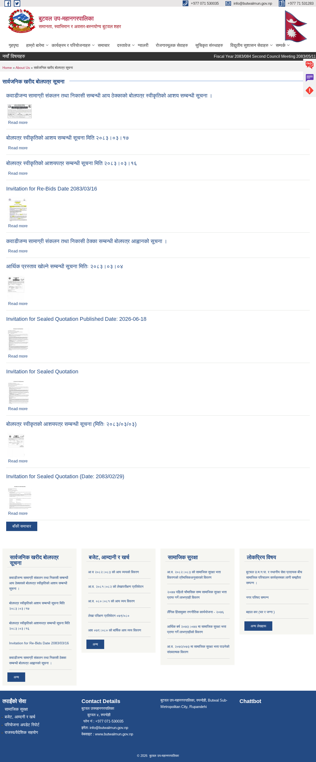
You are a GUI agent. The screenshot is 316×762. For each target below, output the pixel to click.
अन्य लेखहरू (258, 626)
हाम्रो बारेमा (35, 45)
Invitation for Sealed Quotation (42, 371)
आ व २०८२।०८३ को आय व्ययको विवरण (113, 572)
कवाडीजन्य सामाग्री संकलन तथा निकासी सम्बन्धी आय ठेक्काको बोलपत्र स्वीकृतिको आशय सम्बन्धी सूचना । (109, 96)
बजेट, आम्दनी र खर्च (20, 717)
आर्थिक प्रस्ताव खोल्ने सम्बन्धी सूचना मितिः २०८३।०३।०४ (64, 266)
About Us (23, 68)
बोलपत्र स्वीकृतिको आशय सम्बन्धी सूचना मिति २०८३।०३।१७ (67, 138)
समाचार (104, 45)
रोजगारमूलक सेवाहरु (172, 45)
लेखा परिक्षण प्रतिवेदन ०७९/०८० (108, 616)
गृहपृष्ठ (14, 45)
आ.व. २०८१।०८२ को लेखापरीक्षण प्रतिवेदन (115, 587)
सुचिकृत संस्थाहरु (209, 45)
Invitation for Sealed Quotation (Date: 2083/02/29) (65, 476)
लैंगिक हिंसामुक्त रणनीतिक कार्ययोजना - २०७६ (195, 612)
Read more (18, 122)
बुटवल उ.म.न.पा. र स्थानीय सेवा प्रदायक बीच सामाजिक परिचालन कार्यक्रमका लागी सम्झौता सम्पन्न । (274, 577)
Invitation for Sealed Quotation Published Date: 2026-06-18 (76, 319)
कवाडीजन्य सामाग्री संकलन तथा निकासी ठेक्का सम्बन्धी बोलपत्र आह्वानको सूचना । (86, 241)
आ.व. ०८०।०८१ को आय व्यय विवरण (111, 601)
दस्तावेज (123, 45)
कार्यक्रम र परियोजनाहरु (71, 45)
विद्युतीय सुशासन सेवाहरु (249, 45)
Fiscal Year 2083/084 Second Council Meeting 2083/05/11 (259, 56)
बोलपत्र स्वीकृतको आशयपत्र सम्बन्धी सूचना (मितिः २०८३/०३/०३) (71, 424)
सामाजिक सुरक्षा (16, 709)
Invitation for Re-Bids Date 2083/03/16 (51, 189)
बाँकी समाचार (21, 526)
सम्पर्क (280, 45)
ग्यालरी (143, 45)
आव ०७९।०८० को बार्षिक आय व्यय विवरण (114, 630)
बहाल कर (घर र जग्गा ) (260, 612)
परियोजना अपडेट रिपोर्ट (22, 725)
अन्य (16, 677)
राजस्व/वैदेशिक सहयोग (21, 732)
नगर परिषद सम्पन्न (257, 597)
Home (7, 68)
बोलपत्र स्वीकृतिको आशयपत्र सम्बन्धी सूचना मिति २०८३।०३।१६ (71, 163)
